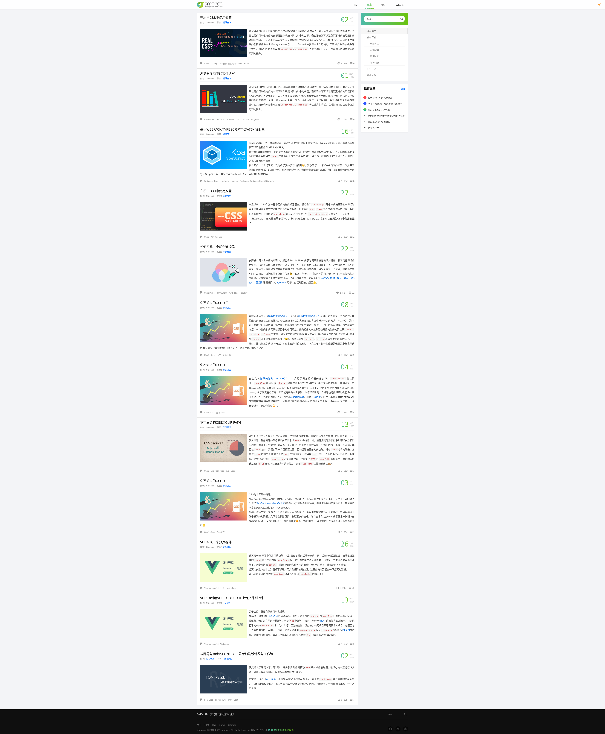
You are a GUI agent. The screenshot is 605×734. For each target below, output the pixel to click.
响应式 (218, 699)
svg (227, 470)
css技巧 (221, 532)
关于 (199, 724)
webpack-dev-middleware (262, 180)
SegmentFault (297, 396)
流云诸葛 (210, 658)
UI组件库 (227, 251)
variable (218, 236)
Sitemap (232, 724)
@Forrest (282, 282)
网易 (230, 699)
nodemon (244, 180)
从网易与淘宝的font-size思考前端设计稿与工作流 (236, 654)
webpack (208, 180)
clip (222, 470)
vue (206, 587)
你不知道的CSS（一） (279, 316)
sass (212, 354)
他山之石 (228, 658)
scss (246, 63)
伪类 (219, 354)
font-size (208, 699)
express (234, 180)
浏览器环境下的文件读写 (217, 73)
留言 (383, 4)
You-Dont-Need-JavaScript (270, 503)
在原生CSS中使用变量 (216, 191)
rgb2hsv (243, 292)
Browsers (230, 119)
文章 (369, 4)
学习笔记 (227, 427)
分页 (222, 587)
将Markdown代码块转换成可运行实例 (386, 115)
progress (255, 119)
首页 (354, 4)
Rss (214, 724)
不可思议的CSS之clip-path (220, 422)
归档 (402, 88)
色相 (231, 292)
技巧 (218, 412)
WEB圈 (400, 4)
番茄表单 (273, 615)
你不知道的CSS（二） (309, 316)
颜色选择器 (222, 292)
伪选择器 (226, 354)
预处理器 (232, 63)
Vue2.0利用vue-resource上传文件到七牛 (232, 598)
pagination (231, 587)
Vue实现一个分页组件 (216, 542)
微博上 (317, 396)
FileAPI (322, 620)
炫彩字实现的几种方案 (379, 109)
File (237, 119)
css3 (206, 63)
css (212, 412)
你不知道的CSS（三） (216, 302)
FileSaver (245, 119)
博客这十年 (373, 127)
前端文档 (227, 195)
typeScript (224, 180)
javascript (214, 587)
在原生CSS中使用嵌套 (216, 17)
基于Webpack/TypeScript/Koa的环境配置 (232, 129)
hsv (236, 292)
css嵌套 (223, 63)
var (211, 236)
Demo (222, 724)
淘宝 (224, 699)
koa (216, 180)
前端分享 (374, 49)
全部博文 (371, 30)
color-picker (209, 292)
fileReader (209, 119)
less (240, 63)
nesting (213, 63)
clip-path (214, 470)
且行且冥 (371, 68)
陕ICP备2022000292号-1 (280, 729)
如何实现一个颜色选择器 (217, 247)
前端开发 (227, 22)
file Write (220, 119)
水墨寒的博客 (209, 5)
